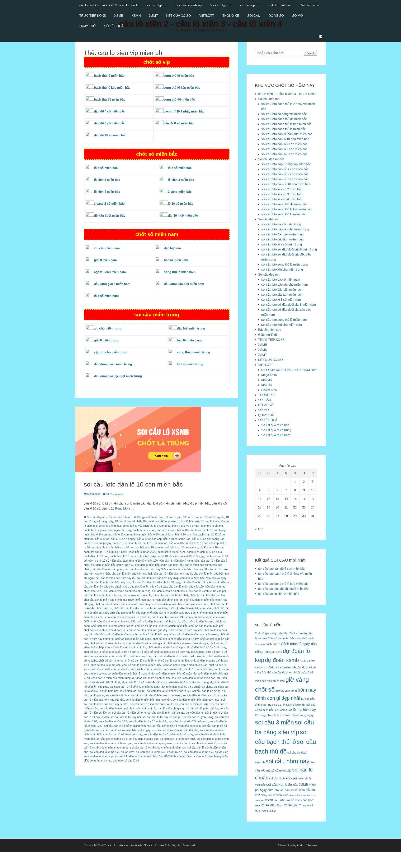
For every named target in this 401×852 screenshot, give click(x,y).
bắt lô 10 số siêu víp (155, 543)
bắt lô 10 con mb (101, 534)
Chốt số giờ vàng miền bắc (271, 633)
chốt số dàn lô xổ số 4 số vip (165, 647)
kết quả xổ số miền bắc (294, 705)
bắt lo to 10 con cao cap (204, 543)
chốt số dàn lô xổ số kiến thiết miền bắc (181, 656)
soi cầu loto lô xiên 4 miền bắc (281, 199)
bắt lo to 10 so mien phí (154, 547)
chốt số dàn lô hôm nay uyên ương (196, 634)
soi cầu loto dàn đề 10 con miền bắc (285, 184)
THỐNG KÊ (230, 15)
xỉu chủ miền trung (107, 328)
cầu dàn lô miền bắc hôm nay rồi (115, 578)
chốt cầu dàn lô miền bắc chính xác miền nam (180, 604)
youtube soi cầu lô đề (126, 760)
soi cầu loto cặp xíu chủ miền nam (284, 284)
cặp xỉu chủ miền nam (110, 272)
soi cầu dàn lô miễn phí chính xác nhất (123, 708)
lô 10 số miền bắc (180, 203)
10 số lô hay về (132, 525)
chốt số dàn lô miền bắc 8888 (133, 638)
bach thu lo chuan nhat (156, 525)
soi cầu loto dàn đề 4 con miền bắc (284, 169)
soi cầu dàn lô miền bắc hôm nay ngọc (196, 699)
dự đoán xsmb (282, 660)
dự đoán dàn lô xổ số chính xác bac (154, 678)
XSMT (153, 15)
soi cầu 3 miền (274, 722)
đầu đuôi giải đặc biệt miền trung (118, 376)
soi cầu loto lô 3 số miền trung (281, 244)
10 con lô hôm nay (188, 521)
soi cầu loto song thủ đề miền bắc (284, 204)
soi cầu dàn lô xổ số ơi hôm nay (122, 734)
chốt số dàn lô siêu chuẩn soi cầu (125, 647)
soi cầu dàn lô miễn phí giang (166, 708)
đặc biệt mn (172, 248)
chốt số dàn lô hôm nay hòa (157, 634)
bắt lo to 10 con (178, 543)
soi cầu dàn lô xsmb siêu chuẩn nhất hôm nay (158, 747)
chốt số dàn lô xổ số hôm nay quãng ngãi (179, 651)
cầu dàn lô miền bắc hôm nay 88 (187, 569)
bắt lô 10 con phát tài (161, 534)
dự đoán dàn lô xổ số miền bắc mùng (186, 682)
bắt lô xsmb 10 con (211, 547)
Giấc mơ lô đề (309, 5)
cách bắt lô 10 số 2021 (171, 551)
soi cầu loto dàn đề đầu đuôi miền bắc (286, 134)
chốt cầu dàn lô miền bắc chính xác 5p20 (109, 599)
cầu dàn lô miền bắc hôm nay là (173, 573)
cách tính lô (273, 644)
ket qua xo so (272, 704)
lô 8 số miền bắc (180, 168)
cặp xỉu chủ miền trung (110, 352)
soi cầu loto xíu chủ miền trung (282, 269)
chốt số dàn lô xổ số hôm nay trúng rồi (132, 656)
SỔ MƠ (297, 15)
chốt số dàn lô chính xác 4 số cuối (105, 630)
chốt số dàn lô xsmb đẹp (106, 665)
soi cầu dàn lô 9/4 (180, 690)
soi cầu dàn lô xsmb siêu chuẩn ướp (112, 752)
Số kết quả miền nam (275, 435)
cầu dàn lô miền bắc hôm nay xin (110, 582)
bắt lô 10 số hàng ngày (97, 543)
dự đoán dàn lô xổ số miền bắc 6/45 (140, 682)
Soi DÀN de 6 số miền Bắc (175, 756)
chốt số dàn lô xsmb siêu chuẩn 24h (185, 665)
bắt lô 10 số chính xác (176, 538)
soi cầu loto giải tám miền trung (282, 239)
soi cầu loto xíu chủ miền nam (281, 324)
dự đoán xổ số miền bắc (280, 667)
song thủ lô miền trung (193, 352)
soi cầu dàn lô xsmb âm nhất (177, 738)
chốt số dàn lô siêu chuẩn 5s (107, 643)
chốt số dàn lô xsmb (111, 660)
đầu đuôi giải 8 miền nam (112, 284)
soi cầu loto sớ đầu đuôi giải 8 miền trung (289, 249)
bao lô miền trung (190, 340)
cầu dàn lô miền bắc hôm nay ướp (158, 578)
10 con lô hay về (214, 517)
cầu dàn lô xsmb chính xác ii (169, 591)
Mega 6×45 (269, 375)
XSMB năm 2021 (275, 800)
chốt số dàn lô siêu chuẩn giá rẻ (145, 643)
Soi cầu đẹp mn (249, 5)
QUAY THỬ (87, 26)
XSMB (118, 15)
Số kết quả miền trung (276, 430)
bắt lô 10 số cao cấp (149, 538)
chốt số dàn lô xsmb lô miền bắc (142, 665)
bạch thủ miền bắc (144, 530)
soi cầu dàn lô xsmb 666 (143, 738)
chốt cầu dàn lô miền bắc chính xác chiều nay (122, 604)
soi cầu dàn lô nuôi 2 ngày (201, 712)
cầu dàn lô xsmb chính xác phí (207, 591)
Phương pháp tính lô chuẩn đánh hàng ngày (284, 715)
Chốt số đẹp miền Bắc (281, 638)
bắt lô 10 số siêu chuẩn (127, 543)
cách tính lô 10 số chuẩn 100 (140, 560)
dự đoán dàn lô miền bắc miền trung (109, 678)
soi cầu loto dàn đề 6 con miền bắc (284, 174)
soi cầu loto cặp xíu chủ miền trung (285, 229)
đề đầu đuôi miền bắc (109, 215)
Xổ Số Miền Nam (272, 805)
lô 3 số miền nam (106, 296)
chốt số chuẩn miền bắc (173, 625)
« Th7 (259, 529)
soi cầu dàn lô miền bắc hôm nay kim (148, 699)
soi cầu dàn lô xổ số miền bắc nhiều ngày (125, 730)
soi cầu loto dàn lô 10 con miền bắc (133, 484)
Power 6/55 (269, 390)
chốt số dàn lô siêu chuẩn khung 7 (187, 643)
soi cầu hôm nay (287, 761)
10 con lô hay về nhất (128, 521)
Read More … (124, 508)
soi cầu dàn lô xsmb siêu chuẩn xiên (206, 752)
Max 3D (266, 380)
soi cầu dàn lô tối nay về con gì (161, 717)
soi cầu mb (294, 778)
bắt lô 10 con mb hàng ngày (129, 534)
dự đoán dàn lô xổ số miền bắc (196, 678)
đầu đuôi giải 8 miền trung (113, 364)
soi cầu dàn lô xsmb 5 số (111, 738)
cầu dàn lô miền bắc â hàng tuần (179, 560)
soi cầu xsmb (276, 785)
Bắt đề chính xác (279, 5)
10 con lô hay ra (192, 517)
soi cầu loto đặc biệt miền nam (282, 289)
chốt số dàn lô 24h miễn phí (206, 625)
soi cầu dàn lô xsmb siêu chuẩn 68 (195, 743)
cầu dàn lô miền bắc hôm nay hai (132, 573)
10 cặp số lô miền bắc (150, 517)
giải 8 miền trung (106, 340)
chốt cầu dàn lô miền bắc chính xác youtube (140, 608)
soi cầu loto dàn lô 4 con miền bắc (284, 144)
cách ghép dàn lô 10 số (157, 556)
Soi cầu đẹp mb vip (188, 5)
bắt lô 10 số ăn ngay (123, 538)
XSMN (136, 15)
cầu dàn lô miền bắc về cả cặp (148, 586)
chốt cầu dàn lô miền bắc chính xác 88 (158, 599)
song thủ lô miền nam (179, 272)
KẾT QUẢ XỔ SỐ (178, 15)
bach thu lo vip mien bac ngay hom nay (107, 530)
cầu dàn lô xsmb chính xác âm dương (127, 591)
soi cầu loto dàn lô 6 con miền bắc (284, 149)
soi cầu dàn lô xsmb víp (98, 756)
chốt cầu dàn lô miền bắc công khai (190, 608)
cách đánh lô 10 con (96, 556)
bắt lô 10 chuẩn (166, 530)
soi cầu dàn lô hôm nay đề (122, 695)
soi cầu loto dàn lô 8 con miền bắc (284, 154)
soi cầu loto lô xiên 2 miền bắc (281, 189)
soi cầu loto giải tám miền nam (282, 294)
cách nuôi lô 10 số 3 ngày (188, 556)
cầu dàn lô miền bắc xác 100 (186, 586)
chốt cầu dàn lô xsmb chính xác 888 (113, 621)
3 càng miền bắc (180, 191)
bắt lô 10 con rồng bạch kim (192, 534)
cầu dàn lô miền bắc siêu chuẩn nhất (106, 586)
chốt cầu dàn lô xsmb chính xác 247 (163, 617)
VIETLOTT (206, 15)
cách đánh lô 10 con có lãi (126, 556)
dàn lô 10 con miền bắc (198, 669)
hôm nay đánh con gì (286, 691)
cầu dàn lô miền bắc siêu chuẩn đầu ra (205, 582)
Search (310, 53)
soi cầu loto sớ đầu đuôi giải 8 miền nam (288, 304)
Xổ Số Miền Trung (295, 805)
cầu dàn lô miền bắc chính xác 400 (112, 564)
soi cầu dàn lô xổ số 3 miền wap (188, 721)
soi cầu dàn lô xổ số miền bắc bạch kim (176, 725)
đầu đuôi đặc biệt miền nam (184, 284)
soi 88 (141, 690)
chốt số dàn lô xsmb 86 (139, 660)
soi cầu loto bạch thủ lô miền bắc (283, 129)
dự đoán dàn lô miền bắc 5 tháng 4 (129, 673)
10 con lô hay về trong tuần (159, 521)
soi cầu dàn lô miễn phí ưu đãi (165, 712)
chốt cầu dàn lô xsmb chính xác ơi (112, 625)
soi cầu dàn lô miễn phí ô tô (129, 712)
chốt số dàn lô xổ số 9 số (137, 651)
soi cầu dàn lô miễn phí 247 (191, 704)
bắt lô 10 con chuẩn (189, 530)
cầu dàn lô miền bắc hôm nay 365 (145, 569)
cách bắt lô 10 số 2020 (142, 551)
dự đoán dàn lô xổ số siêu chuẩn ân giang (186, 686)
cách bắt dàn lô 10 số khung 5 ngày (105, 551)
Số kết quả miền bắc (275, 425)
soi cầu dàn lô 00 (157, 690)
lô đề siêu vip (128, 690)
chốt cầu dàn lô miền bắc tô (122, 617)
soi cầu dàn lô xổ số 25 (113, 721)
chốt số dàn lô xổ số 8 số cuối (102, 651)
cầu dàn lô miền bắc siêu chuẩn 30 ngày (156, 582)
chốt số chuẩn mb (146, 625)
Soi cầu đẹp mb (156, 5)
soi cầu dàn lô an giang (206, 690)
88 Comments (114, 494)
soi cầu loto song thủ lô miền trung (284, 264)
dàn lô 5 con (221, 669)
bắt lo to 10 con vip (126, 547)
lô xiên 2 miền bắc (107, 179)
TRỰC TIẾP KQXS (92, 15)
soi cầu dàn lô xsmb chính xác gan (111, 743)
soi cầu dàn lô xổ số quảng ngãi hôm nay (168, 734)
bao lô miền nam (176, 260)
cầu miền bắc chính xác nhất (170, 595)
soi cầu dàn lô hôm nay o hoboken (160, 695)
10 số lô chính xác (110, 525)
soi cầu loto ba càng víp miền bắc (284, 114)
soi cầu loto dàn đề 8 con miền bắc (284, 179)
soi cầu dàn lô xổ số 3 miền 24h (148, 721)
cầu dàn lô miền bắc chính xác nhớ (156, 564)
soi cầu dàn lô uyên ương (197, 717)
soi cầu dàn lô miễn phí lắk (201, 708)
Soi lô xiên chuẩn (291, 795)
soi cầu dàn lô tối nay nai (125, 717)
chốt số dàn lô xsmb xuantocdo (163, 669)
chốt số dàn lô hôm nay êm (121, 634)
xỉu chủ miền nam (107, 248)
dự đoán (277, 652)
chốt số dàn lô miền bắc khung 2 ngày (176, 638)
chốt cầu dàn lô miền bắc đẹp (128, 612)
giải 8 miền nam (105, 260)
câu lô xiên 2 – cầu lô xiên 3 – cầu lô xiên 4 (108, 5)
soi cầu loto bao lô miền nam (280, 279)
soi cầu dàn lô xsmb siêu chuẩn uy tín (159, 752)
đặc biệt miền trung (191, 328)
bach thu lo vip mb (211, 525)
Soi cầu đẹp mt (220, 5)
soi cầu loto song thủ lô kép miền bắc (286, 209)
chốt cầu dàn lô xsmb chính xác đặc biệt (161, 621)
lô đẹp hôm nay (304, 709)
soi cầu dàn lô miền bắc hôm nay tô (151, 704)
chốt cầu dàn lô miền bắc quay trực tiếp (171, 612)
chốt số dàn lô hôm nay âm (185, 630)
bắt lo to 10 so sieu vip (184, 547)
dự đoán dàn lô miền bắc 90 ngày (171, 673)
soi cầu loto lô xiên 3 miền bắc (281, 194)
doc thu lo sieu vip (95, 673)
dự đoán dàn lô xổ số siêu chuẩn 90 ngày (135, 686)
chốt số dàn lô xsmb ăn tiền (172, 660)
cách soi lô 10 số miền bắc (104, 560)
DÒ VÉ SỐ (276, 15)
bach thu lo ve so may (185, 525)
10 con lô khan (210, 521)
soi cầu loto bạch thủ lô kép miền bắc (286, 124)
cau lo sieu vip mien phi (137, 595)
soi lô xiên (275, 795)
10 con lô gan (173, 517)
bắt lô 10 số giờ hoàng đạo (208, 538)
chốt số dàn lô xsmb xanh (127, 669)
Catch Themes (307, 845)
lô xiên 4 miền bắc (107, 191)
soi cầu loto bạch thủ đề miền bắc (284, 119)
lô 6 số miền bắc (106, 168)
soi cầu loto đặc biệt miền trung (282, 234)
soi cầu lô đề (277, 778)
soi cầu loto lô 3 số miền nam (281, 299)
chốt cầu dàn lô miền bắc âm (207, 595)
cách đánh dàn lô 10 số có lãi (204, 551)
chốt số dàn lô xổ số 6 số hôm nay (205, 647)
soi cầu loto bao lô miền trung (281, 224)
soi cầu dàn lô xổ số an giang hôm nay (127, 725)
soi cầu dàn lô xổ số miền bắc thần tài (175, 730)
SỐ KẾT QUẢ (113, 26)
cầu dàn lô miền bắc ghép (107, 569)
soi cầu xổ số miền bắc (295, 790)
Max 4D (266, 385)
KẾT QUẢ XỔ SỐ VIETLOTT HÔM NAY (289, 370)
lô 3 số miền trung (190, 364)
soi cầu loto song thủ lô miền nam (284, 319)
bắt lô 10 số (102, 538)
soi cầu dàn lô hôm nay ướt (199, 695)
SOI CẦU (253, 15)
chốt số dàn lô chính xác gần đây (147, 630)
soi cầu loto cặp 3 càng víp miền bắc (286, 164)
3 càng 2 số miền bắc (109, 203)
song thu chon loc (100, 760)
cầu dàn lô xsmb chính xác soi (102, 595)
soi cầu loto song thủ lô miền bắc (283, 214)
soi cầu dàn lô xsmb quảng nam (153, 743)
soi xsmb (305, 795)
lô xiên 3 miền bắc (181, 179)
